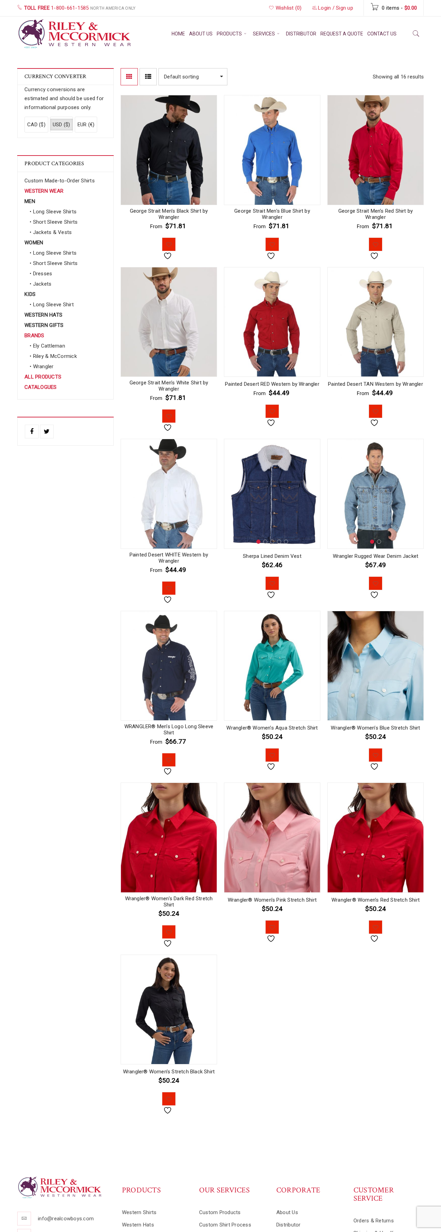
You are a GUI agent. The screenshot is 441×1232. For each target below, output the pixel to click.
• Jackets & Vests (51, 232)
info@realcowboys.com (66, 1218)
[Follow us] (47, 431)
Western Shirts (139, 1212)
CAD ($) (36, 124)
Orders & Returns (373, 1221)
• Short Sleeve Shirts (54, 222)
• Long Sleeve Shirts (53, 212)
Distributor (288, 1225)
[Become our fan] (32, 431)
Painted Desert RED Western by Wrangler (272, 384)
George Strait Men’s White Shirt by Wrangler (169, 386)
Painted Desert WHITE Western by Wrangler (169, 558)
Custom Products (220, 1212)
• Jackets (40, 284)
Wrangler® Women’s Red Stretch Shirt (375, 900)
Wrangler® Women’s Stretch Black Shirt (169, 1072)
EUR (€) (86, 124)
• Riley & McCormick (53, 356)
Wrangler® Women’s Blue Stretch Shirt (375, 728)
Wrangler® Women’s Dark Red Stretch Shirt (169, 901)
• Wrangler (42, 366)
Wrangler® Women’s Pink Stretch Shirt (272, 900)
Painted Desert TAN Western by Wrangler (375, 384)
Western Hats (138, 1225)
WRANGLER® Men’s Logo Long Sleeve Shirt (168, 729)
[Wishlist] (169, 244)
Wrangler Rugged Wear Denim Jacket (376, 556)
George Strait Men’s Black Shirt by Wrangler (169, 214)
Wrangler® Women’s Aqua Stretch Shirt (272, 728)
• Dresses (41, 273)
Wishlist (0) (287, 8)
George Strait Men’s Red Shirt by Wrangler (375, 214)
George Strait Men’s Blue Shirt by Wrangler (272, 214)
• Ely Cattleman (47, 346)
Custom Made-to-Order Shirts (59, 181)
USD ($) (61, 124)
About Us (287, 1212)
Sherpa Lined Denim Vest (272, 556)
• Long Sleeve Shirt (52, 304)
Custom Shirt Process (225, 1225)
